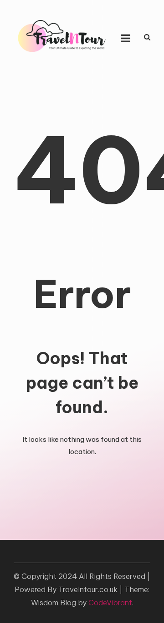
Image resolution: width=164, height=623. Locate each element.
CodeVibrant (110, 602)
